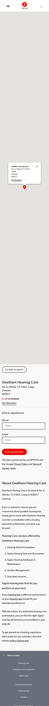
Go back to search (14, 369)
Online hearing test (23, 685)
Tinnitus (23, 697)
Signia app (23, 676)
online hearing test (19, 641)
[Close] (37, 166)
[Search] (41, 6)
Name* (5, 420)
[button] (24, 187)
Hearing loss (23, 691)
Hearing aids (23, 663)
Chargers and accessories (23, 670)
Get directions (9, 403)
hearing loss (14, 595)
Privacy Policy (21, 464)
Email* (5, 434)
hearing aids (16, 599)
